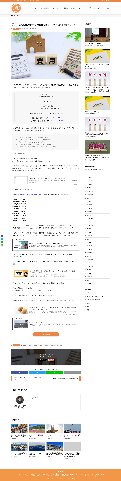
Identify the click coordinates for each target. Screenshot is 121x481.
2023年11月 (90, 263)
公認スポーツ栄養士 (27, 345)
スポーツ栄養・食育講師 (93, 299)
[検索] (109, 1)
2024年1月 (89, 256)
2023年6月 (89, 280)
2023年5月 (89, 283)
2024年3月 (89, 249)
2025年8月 (89, 201)
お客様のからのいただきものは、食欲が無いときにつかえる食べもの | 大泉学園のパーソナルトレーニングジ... (52, 308)
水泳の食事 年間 (54, 345)
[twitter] (102, 1)
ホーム (18, 474)
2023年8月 (89, 273)
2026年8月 (89, 177)
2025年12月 (90, 191)
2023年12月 (90, 259)
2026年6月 (89, 181)
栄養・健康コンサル (81, 474)
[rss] (107, 1)
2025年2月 (89, 211)
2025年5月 (89, 208)
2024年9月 (89, 228)
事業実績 (38, 474)
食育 (61, 345)
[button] (19, 372)
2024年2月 (89, 252)
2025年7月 (89, 205)
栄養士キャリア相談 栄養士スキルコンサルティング (39, 475)
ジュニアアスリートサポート (37, 322)
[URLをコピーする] (72, 372)
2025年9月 (89, 198)
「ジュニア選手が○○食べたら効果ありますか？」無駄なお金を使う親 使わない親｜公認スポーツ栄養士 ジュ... (53, 271)
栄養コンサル (90, 306)
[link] (32, 398)
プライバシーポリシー (89, 475)
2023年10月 (90, 266)
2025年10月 (90, 194)
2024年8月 (89, 232)
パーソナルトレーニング (93, 474)
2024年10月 (90, 225)
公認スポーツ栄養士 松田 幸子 (20, 407)
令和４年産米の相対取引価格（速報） (31, 194)
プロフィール (25, 474)
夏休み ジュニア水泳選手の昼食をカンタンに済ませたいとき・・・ (49, 243)
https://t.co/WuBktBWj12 (54, 118)
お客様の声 (56, 475)
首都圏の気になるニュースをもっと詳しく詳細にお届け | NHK (47, 178)
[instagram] (104, 1)
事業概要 (32, 474)
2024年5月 (89, 242)
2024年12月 (90, 218)
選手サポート (16, 28)
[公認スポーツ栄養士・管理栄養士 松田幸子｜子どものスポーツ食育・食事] (16, 8)
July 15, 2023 (59, 121)
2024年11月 (90, 222)
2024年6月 (89, 239)
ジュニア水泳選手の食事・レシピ (95, 296)
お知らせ (89, 292)
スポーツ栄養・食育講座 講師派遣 (65, 474)
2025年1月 (89, 215)
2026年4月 (89, 184)
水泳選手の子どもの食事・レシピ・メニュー (71, 475)
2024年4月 (89, 246)
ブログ (88, 303)
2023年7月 (89, 276)
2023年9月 (89, 269)
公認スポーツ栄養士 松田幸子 (41, 345)
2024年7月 (89, 235)
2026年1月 (89, 187)
